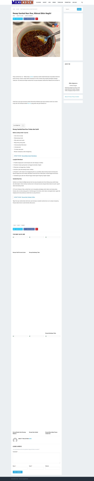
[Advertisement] (36, 67)
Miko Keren (16, 478)
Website (47, 466)
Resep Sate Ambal (33, 432)
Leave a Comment (29, 15)
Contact (77, 96)
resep (19, 225)
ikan (15, 225)
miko (14, 15)
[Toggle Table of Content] (22, 126)
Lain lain (74, 2)
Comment (15, 451)
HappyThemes (25, 478)
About (66, 96)
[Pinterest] (36, 19)
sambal (31, 76)
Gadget (44, 2)
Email (30, 466)
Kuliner (17, 9)
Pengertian (67, 2)
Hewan (54, 2)
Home (14, 9)
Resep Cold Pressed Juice (19, 252)
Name (14, 466)
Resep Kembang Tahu (34, 252)
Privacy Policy (71, 96)
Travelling (60, 2)
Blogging (38, 2)
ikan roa (29, 103)
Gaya (49, 2)
